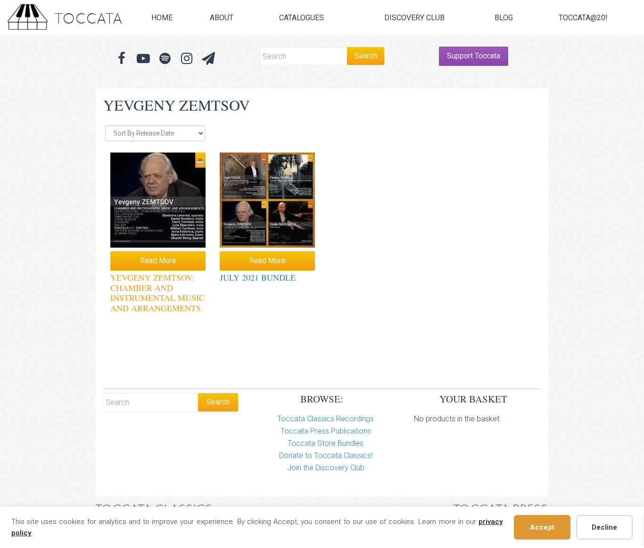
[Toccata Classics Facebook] (121, 58)
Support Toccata (473, 55)
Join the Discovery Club (325, 467)
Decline (604, 527)
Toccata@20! (583, 17)
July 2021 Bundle (258, 277)
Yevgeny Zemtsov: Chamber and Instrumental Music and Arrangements (157, 293)
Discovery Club (414, 17)
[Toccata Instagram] (187, 58)
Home (162, 17)
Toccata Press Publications (326, 431)
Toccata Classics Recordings (325, 418)
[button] (208, 58)
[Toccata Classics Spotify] (165, 58)
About (221, 17)
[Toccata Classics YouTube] (143, 58)
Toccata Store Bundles (325, 443)
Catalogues (301, 17)
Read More (158, 260)
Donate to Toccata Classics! (325, 455)
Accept (542, 527)
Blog (504, 17)
